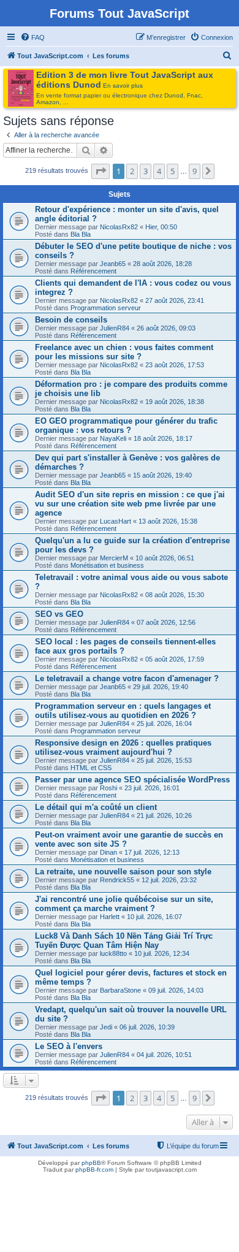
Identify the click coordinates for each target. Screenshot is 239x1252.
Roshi (108, 788)
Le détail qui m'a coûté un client (96, 807)
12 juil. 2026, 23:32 (169, 880)
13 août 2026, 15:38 (167, 521)
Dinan (108, 852)
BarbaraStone (120, 990)
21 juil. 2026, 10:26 (164, 815)
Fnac (194, 95)
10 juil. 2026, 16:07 (154, 916)
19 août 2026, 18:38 (174, 401)
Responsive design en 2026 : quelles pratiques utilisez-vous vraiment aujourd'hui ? (123, 747)
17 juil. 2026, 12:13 (152, 852)
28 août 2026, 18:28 (162, 263)
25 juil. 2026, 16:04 (164, 723)
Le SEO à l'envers (68, 1046)
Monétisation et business (107, 565)
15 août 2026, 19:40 (162, 475)
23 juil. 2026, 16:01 (152, 788)
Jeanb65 (113, 263)
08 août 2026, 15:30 (174, 594)
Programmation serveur (105, 307)
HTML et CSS (91, 767)
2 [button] (132, 171)
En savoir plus (123, 85)
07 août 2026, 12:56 (166, 622)
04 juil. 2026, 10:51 (164, 1054)
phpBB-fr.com (94, 1169)
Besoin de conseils (71, 319)
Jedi (106, 1027)
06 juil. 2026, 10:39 (147, 1027)
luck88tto (113, 953)
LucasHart (115, 521)
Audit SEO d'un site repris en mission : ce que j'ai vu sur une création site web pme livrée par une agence (130, 503)
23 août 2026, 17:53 (174, 364)
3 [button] (145, 171)
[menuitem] (32, 37)
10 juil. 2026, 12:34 (161, 953)
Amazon (47, 102)
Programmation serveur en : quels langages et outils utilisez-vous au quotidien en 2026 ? (123, 710)
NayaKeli (113, 438)
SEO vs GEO (59, 614)
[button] (100, 171)
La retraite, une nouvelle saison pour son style (123, 871)
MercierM (114, 558)
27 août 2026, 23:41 (174, 300)
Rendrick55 (117, 880)
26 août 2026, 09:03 (166, 328)
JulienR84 (114, 328)
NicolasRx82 (119, 227)
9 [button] (194, 171)
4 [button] (159, 171)
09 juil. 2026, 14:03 (175, 990)
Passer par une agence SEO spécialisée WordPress (132, 779)
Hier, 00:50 (161, 227)
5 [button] (172, 171)
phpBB (91, 1162)
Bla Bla (80, 234)
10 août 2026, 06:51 (164, 558)
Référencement (93, 271)
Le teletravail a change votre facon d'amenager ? (127, 678)
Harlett (110, 916)
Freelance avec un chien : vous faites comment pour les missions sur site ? (124, 352)
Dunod (173, 95)
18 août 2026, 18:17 (163, 438)
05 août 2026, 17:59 (174, 659)
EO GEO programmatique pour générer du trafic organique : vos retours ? (126, 425)
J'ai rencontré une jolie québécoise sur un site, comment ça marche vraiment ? (124, 904)
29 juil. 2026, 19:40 (160, 686)
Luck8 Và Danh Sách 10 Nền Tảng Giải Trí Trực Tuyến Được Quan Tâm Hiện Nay (124, 940)
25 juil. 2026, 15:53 (164, 760)
